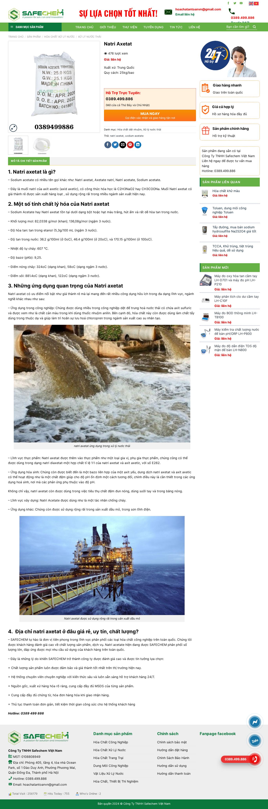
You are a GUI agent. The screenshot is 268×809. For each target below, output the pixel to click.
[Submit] (254, 27)
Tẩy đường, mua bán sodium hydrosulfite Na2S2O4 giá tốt (234, 229)
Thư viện (129, 27)
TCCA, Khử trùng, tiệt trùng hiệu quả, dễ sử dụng (232, 248)
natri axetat (117, 135)
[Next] (93, 86)
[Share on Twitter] (115, 144)
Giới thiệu (108, 27)
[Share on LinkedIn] (137, 144)
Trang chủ (84, 27)
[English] (251, 3)
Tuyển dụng (153, 27)
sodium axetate (134, 135)
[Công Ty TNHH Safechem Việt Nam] (35, 14)
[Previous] (15, 86)
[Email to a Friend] (122, 144)
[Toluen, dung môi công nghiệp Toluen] (204, 210)
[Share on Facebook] (107, 144)
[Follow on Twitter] (234, 3)
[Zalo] (254, 740)
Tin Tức (176, 27)
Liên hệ (194, 27)
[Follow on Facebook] (228, 3)
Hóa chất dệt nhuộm (129, 129)
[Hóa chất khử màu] (204, 193)
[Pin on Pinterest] (130, 144)
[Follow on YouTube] (241, 3)
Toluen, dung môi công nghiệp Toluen (229, 210)
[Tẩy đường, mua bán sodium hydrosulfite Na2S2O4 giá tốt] (204, 230)
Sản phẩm (34, 36)
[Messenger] (254, 721)
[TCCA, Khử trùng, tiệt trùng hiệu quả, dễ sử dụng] (204, 249)
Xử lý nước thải (89, 36)
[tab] (29, 161)
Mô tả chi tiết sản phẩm (29, 160)
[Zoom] (13, 128)
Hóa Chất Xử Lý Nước (59, 36)
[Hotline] (254, 759)
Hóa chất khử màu (226, 191)
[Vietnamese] (256, 3)
